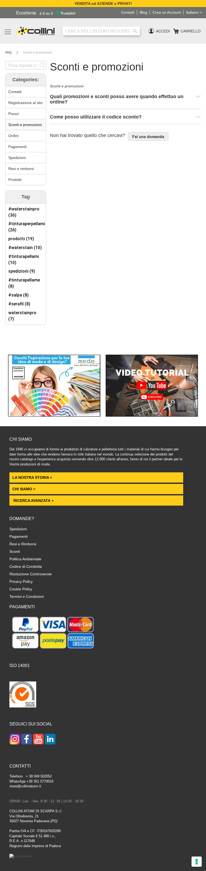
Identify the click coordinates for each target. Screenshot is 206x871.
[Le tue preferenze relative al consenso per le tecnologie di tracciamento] (197, 862)
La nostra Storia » (32, 477)
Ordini (13, 136)
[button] (194, 13)
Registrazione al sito (25, 103)
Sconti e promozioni (25, 125)
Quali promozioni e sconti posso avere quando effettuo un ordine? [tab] (116, 99)
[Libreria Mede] (54, 415)
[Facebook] (26, 739)
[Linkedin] (50, 739)
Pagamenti (17, 146)
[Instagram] (14, 739)
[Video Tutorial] (152, 415)
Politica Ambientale (25, 559)
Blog (143, 12)
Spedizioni (17, 157)
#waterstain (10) (25, 247)
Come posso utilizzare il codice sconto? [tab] (96, 117)
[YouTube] (38, 739)
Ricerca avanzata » (33, 500)
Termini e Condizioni (26, 596)
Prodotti (14, 179)
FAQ (8, 52)
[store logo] (35, 31)
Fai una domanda (148, 136)
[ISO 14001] (22, 695)
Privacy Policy (21, 581)
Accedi (163, 31)
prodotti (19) (21, 238)
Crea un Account (167, 12)
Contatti (14, 92)
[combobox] (101, 31)
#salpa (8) (18, 295)
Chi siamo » (23, 489)
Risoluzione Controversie (30, 574)
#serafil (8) (19, 303)
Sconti (14, 551)
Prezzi (13, 114)
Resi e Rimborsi (22, 544)
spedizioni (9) (21, 271)
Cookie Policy (20, 589)
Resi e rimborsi (21, 168)
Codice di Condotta (25, 566)
